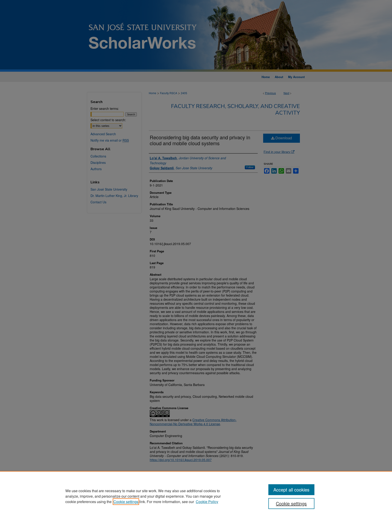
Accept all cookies (291, 489)
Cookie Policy (207, 501)
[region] (196, 496)
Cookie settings (125, 501)
